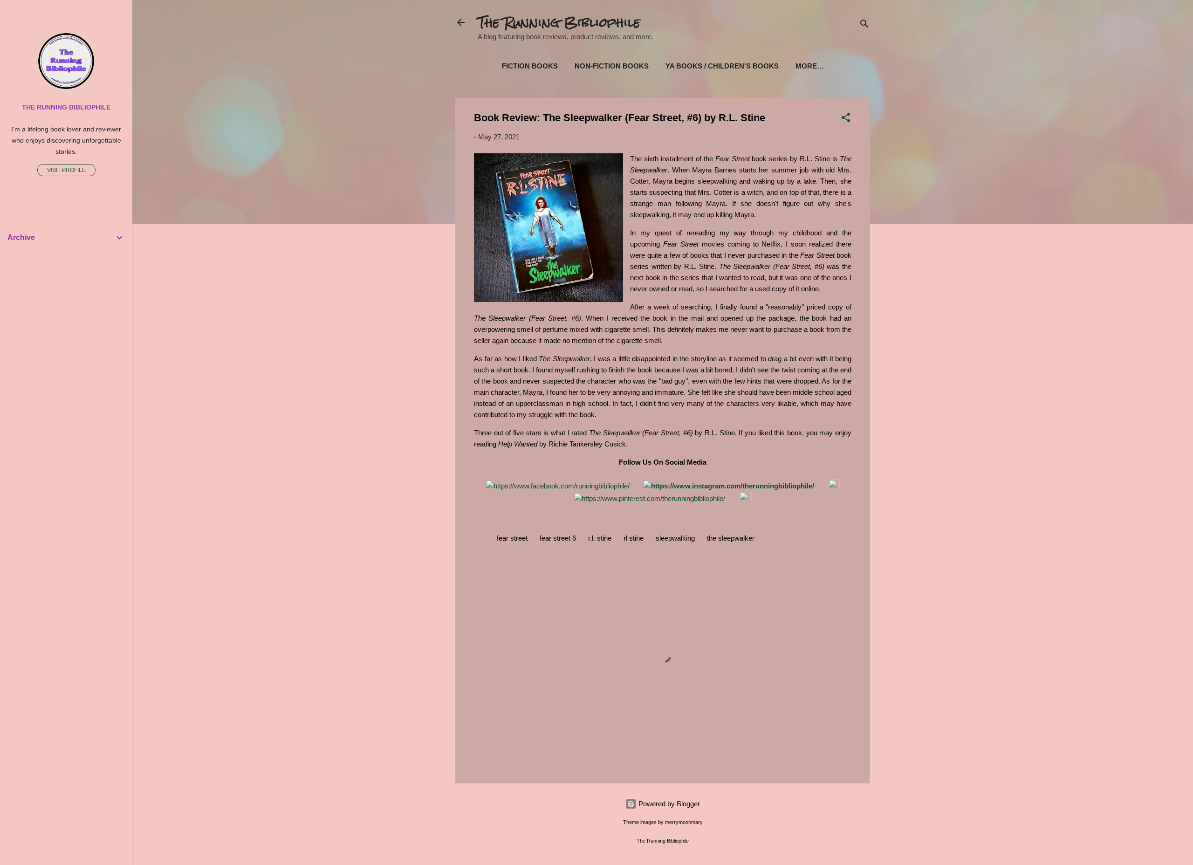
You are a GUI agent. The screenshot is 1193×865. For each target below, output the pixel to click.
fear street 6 (558, 538)
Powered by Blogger (668, 804)
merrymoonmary (684, 822)
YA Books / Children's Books (722, 66)
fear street (512, 538)
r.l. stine (599, 538)
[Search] (864, 25)
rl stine (634, 538)
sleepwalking (675, 538)
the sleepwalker (730, 538)
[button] (845, 119)
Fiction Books (530, 66)
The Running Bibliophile (559, 22)
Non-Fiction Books (612, 66)
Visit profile (66, 170)
